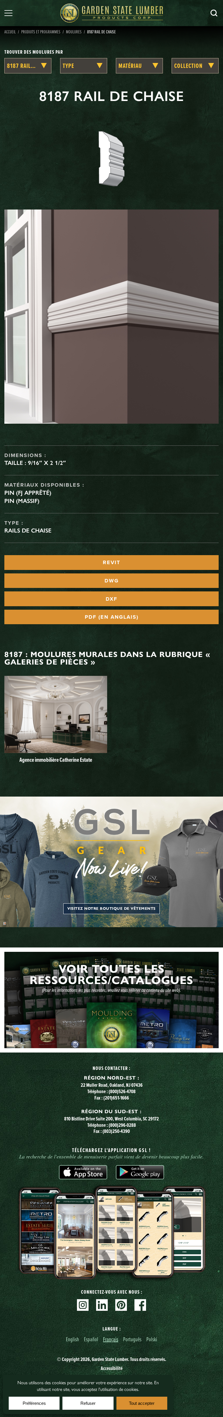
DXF (111, 599)
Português (132, 1339)
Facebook (140, 1305)
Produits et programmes (40, 31)
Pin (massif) (21, 500)
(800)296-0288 (122, 1125)
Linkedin (102, 1305)
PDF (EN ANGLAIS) (112, 617)
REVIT (111, 562)
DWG (112, 580)
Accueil (10, 31)
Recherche (214, 13)
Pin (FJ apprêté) (27, 492)
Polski (151, 1339)
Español (91, 1339)
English (72, 1339)
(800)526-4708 (122, 1091)
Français (110, 1339)
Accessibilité (112, 1368)
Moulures (74, 31)
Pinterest (121, 1305)
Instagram (83, 1305)
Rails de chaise (27, 530)
